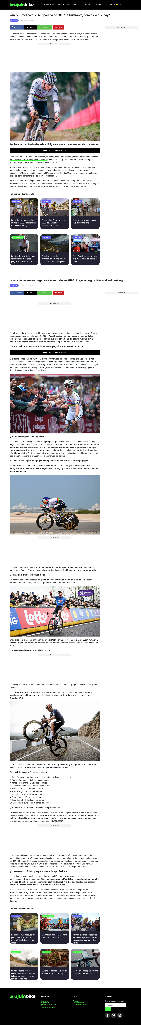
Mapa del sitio (45, 1002)
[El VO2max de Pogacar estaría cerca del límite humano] (54, 930)
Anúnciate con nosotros (48, 1004)
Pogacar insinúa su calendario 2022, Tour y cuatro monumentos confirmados (54, 223)
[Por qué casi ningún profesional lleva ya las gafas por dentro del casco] (85, 252)
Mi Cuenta (124, 5)
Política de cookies (79, 1002)
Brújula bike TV (108, 5)
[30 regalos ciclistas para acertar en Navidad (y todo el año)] (54, 966)
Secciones (44, 1001)
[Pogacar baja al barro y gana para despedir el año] (85, 216)
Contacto (44, 1006)
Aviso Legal (77, 1001)
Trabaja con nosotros (48, 1007)
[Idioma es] (117, 5)
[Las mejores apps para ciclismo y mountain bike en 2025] (85, 966)
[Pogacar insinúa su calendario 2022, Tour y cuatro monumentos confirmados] (54, 216)
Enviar (108, 1009)
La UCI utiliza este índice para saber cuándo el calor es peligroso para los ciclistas (23, 259)
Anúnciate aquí (54, 44)
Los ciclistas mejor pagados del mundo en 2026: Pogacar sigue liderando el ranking (24, 223)
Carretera (14, 20)
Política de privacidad (80, 1004)
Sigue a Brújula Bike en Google (54, 150)
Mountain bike (50, 5)
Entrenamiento (63, 5)
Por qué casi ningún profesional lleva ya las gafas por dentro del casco (85, 259)
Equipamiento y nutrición (90, 5)
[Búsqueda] (129, 5)
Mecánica (75, 5)
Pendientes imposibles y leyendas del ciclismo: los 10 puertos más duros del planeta (54, 259)
